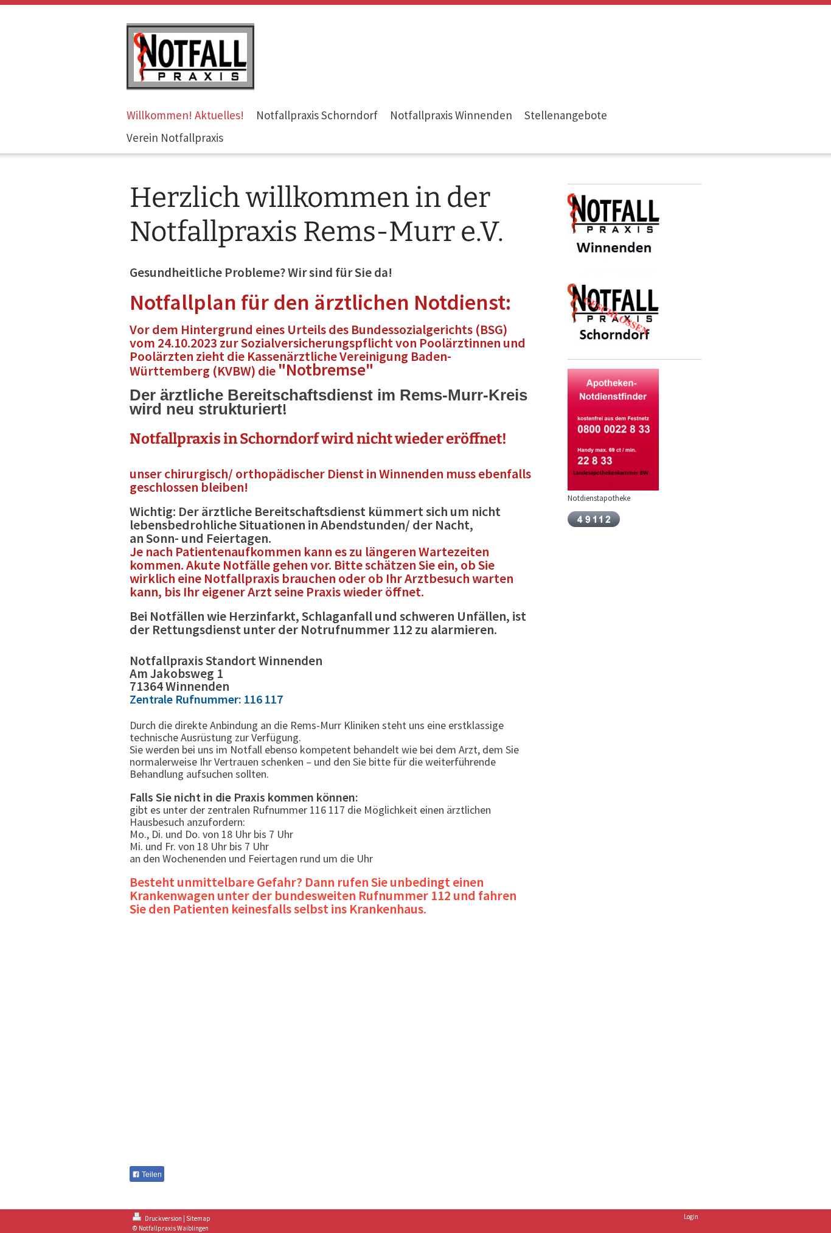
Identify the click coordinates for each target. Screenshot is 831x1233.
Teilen (151, 1174)
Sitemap (198, 1218)
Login (691, 1216)
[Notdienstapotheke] (613, 430)
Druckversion (163, 1218)
